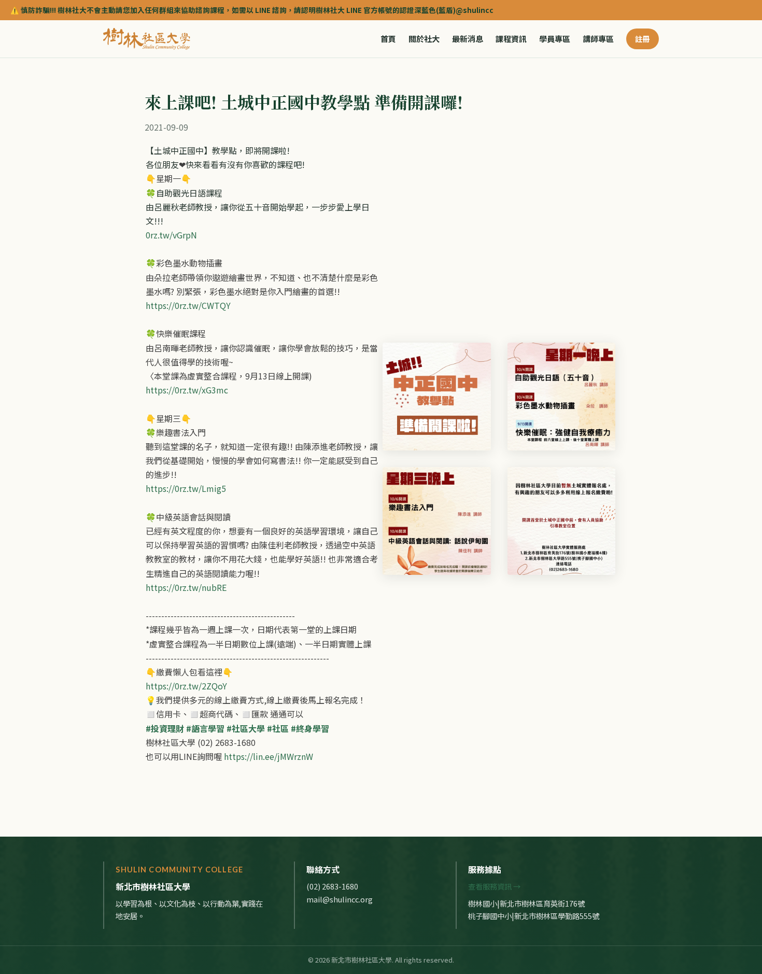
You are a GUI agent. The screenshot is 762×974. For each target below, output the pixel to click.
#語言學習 (205, 728)
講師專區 (598, 39)
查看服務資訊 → (494, 886)
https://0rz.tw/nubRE (186, 587)
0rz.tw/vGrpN (171, 235)
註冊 (642, 38)
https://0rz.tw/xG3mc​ (187, 390)
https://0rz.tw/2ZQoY (186, 686)
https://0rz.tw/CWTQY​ (188, 305)
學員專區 (554, 39)
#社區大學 (246, 728)
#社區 (278, 728)
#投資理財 (165, 728)
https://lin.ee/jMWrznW (268, 756)
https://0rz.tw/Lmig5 (186, 488)
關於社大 (424, 39)
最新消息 (467, 39)
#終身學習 (310, 728)
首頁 (388, 39)
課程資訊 (511, 39)
